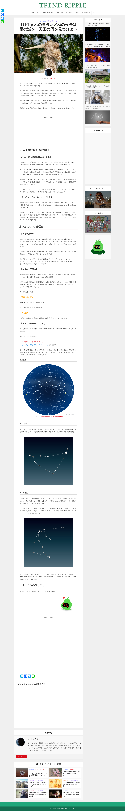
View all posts (21, 756)
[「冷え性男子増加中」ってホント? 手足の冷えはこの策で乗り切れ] (97, 97)
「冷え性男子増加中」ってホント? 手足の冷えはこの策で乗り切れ (97, 87)
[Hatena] (2, 11)
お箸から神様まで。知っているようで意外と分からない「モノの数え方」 (98, 224)
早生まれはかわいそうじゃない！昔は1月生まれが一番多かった (71, 794)
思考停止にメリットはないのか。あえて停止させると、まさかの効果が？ (97, 107)
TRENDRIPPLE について (45, 13)
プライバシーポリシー (73, 13)
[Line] (2, 22)
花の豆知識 (71, 769)
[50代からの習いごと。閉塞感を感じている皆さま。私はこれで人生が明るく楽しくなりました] (97, 55)
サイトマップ (86, 13)
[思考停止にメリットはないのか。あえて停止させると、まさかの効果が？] (97, 117)
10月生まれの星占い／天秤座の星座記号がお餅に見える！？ (71, 784)
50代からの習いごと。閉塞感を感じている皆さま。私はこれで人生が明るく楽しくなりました (98, 45)
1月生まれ (42, 21)
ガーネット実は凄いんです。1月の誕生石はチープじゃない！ (38, 775)
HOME (33, 13)
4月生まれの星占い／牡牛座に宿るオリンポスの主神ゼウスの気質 (38, 794)
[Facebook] (2, 14)
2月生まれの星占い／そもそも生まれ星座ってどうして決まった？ (38, 784)
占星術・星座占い (52, 21)
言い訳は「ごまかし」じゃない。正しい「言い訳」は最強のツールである (98, 199)
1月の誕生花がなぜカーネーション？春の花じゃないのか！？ (71, 773)
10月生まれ (66, 780)
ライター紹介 (59, 13)
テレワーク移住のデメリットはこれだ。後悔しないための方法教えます (97, 66)
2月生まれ (31, 780)
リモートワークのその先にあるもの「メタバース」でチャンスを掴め (97, 24)
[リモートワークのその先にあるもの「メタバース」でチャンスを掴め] (97, 34)
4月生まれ (31, 790)
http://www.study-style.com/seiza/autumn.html (50, 416)
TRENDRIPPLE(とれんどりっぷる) (65, 808)
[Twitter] (2, 18)
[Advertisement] (48, 131)
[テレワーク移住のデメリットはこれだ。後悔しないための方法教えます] (97, 76)
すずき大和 (51, 78)
